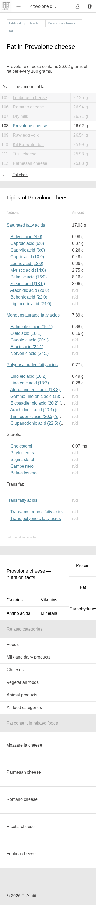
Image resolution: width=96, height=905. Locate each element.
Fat (83, 587)
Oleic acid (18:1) (25, 333)
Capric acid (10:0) (27, 257)
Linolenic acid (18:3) (29, 383)
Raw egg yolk (26, 135)
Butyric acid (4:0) (26, 236)
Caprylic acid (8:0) (27, 250)
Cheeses (15, 669)
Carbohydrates (82, 609)
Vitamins (49, 600)
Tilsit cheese (25, 154)
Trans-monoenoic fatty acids (36, 512)
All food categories (24, 707)
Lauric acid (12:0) (26, 263)
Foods (13, 644)
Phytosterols (22, 452)
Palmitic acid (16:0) (28, 277)
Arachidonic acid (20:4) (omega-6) (42, 410)
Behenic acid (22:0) (28, 297)
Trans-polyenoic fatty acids (35, 518)
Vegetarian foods (23, 682)
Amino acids (18, 613)
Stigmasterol (22, 459)
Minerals (49, 613)
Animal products (22, 695)
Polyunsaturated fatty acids (32, 364)
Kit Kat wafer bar (28, 144)
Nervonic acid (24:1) (29, 353)
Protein (83, 565)
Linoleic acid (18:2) (28, 376)
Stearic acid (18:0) (27, 283)
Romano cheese (28, 107)
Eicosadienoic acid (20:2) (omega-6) (44, 403)
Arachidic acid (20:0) (29, 290)
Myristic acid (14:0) (28, 270)
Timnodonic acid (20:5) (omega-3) (42, 416)
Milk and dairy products (28, 657)
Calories (15, 600)
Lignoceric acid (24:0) (30, 303)
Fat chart (20, 174)
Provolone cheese (30, 125)
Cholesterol (21, 446)
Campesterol (22, 466)
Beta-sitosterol (24, 473)
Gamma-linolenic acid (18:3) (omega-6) (47, 396)
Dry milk (20, 116)
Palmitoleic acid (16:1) (31, 326)
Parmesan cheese (30, 163)
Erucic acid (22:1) (26, 346)
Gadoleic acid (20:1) (29, 340)
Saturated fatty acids (26, 225)
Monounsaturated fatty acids (33, 315)
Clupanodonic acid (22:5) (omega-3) (44, 423)
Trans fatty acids (22, 500)
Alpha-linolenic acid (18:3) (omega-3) (45, 389)
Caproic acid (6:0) (27, 243)
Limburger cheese (30, 97)
